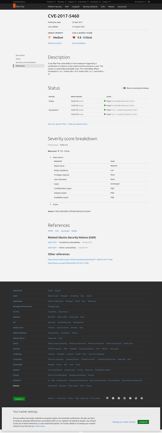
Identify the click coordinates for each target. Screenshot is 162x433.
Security (16, 349)
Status (18, 59)
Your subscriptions (55, 370)
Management (78, 322)
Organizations (53, 333)
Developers (65, 333)
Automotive (52, 386)
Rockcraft (121, 359)
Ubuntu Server (19, 338)
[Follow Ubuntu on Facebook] (113, 398)
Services (74, 328)
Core (71, 365)
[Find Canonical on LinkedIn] (119, 398)
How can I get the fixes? (57, 124)
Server (59, 365)
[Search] (149, 2)
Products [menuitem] (50, 2)
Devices (91, 375)
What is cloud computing (57, 343)
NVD (57, 231)
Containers (17, 359)
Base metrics (58, 157)
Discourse (89, 370)
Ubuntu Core (18, 328)
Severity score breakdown (26, 62)
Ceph (15, 296)
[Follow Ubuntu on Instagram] (125, 398)
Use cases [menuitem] (60, 2)
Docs (82, 296)
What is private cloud (77, 343)
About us (51, 398)
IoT (14, 322)
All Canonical (139, 2)
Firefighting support (103, 370)
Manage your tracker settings (124, 422)
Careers (71, 398)
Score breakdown (79, 43)
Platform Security (55, 7)
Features (51, 328)
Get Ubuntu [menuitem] (94, 2)
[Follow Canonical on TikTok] (136, 398)
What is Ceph (53, 296)
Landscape (17, 354)
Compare (70, 354)
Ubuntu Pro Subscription (57, 375)
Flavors (75, 333)
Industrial (62, 386)
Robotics (16, 317)
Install (50, 291)
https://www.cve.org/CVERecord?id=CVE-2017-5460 (68, 263)
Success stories (63, 328)
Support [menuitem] (71, 2)
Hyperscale (52, 338)
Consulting (74, 296)
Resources (92, 301)
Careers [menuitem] (105, 2)
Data (53, 380)
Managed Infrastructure (78, 380)
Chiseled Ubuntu (72, 359)
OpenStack (17, 291)
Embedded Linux (64, 322)
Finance (89, 386)
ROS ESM (51, 317)
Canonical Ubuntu (19, 2)
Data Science (63, 312)
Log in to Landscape (96, 354)
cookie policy (40, 426)
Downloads (17, 365)
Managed (64, 296)
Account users (69, 370)
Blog (77, 398)
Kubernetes (17, 301)
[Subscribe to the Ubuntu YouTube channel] (130, 398)
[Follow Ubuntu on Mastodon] (108, 398)
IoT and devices (114, 380)
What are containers (56, 359)
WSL (65, 365)
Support (58, 291)
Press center (95, 398)
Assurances (122, 7)
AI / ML (16, 312)
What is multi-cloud (113, 343)
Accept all (143, 422)
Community (73, 317)
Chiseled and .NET (88, 359)
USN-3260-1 (52, 248)
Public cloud (128, 343)
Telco (82, 386)
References (20, 66)
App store (52, 322)
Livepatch (76, 7)
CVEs (103, 7)
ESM (67, 7)
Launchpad (65, 231)
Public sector (73, 386)
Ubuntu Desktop (19, 333)
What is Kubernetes (55, 301)
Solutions (17, 380)
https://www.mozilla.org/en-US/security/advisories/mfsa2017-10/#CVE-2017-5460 (80, 259)
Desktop (51, 365)
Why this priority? (55, 43)
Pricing (80, 370)
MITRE (50, 231)
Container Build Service (106, 359)
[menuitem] (140, 2)
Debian (74, 231)
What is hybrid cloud (96, 343)
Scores (55, 204)
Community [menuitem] (82, 2)
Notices (111, 7)
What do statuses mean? (77, 124)
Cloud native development (132, 380)
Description (20, 55)
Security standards (90, 7)
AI (48, 380)
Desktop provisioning (77, 375)
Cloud (15, 343)
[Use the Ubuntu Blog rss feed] (142, 398)
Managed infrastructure (22, 306)
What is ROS (62, 317)
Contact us (19, 399)
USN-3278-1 (52, 242)
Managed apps (53, 306)
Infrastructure (62, 380)
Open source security (97, 380)
